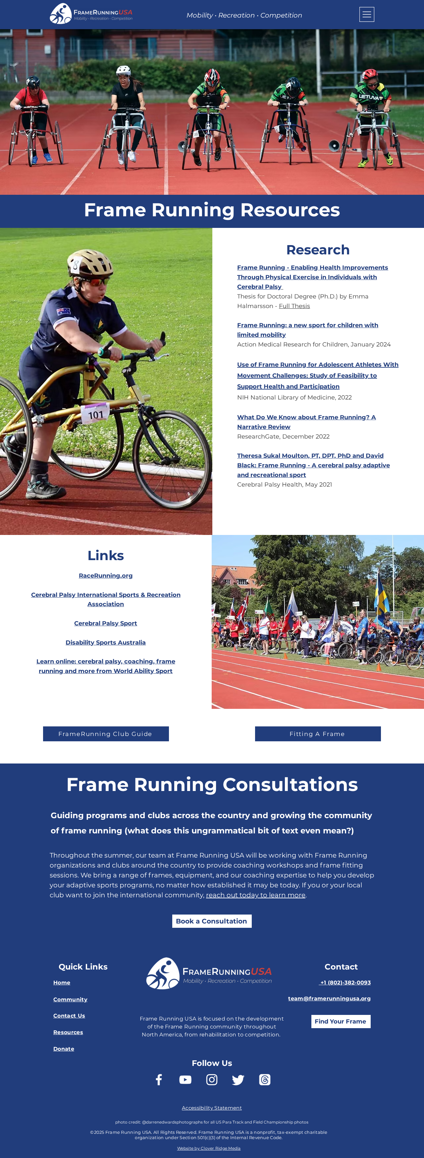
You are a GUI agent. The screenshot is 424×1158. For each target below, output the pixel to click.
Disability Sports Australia (106, 642)
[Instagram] (211, 1079)
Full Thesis (294, 306)
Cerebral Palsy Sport (105, 623)
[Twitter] (238, 1079)
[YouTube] (185, 1079)
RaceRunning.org (106, 575)
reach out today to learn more (255, 895)
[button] (366, 14)
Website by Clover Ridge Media (209, 1148)
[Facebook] (158, 1079)
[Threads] (264, 1079)
